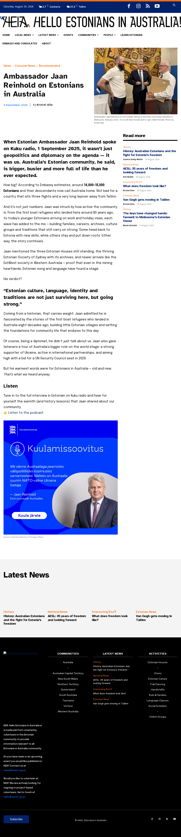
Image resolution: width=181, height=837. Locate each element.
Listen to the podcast (25, 412)
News (7, 65)
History (127, 147)
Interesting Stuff (132, 182)
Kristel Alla (45, 104)
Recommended (49, 65)
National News (131, 164)
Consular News (25, 65)
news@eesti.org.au (15, 770)
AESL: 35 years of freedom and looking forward (145, 170)
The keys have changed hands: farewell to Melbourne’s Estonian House (146, 217)
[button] (174, 5)
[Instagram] (138, 6)
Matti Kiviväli (130, 225)
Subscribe (16, 819)
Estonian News (131, 195)
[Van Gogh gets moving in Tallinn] (156, 594)
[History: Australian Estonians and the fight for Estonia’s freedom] (24, 594)
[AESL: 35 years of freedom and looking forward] (68, 594)
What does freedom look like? (144, 186)
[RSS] (147, 6)
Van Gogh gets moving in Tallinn (146, 200)
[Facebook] (129, 6)
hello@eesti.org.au (14, 797)
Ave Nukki (128, 176)
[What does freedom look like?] (112, 594)
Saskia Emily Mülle (133, 159)
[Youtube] (157, 6)
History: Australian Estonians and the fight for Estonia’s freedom (149, 153)
